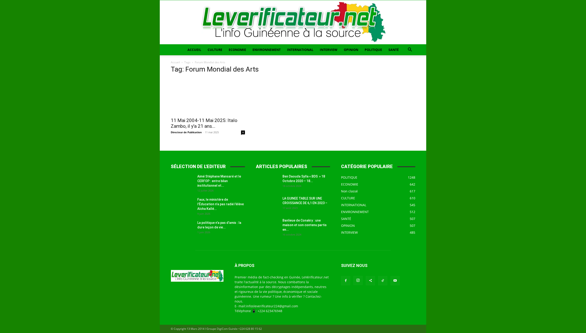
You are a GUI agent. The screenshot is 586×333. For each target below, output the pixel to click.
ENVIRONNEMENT (266, 49)
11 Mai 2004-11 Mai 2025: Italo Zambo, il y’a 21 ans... (204, 123)
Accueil (175, 62)
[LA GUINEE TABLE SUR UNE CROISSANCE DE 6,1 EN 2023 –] (267, 204)
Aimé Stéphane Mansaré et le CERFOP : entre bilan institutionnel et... (219, 181)
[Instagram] (358, 280)
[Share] (370, 280)
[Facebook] (345, 280)
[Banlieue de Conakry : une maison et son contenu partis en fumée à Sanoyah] (267, 226)
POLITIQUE (373, 49)
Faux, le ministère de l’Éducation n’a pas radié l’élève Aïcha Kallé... (220, 204)
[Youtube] (395, 280)
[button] (409, 50)
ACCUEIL (194, 49)
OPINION (351, 49)
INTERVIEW (328, 49)
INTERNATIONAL (300, 49)
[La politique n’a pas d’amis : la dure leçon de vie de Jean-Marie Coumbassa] (182, 228)
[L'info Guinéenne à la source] (293, 22)
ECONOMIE (237, 49)
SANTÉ (393, 49)
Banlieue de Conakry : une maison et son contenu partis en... (304, 225)
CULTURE (215, 49)
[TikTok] (382, 280)
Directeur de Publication (186, 132)
